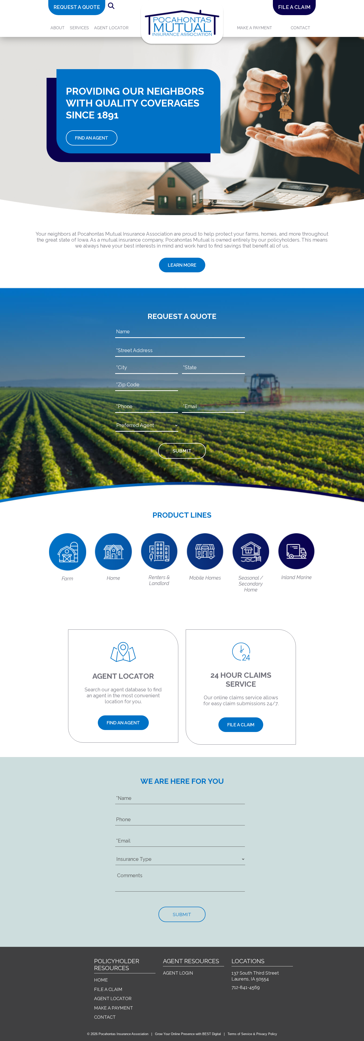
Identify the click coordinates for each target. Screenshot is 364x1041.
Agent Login (178, 973)
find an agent (123, 722)
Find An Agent (91, 138)
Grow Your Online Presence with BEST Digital (188, 1034)
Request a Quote (76, 7)
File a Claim (108, 989)
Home (101, 980)
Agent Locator (111, 28)
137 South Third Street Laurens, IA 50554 (255, 976)
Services (79, 28)
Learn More (182, 265)
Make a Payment (113, 1008)
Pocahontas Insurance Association (123, 1034)
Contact (300, 28)
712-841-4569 (246, 987)
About (58, 28)
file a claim (294, 7)
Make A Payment (254, 28)
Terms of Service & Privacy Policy (252, 1034)
